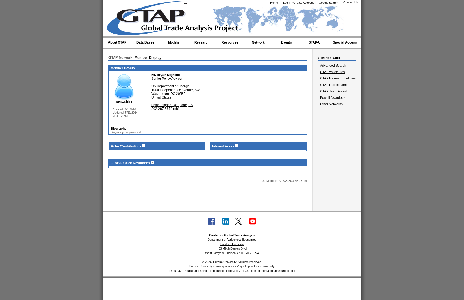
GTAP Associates (332, 72)
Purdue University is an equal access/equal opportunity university (231, 266)
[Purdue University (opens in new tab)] (115, 4)
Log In (287, 2)
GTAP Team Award (333, 91)
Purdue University (232, 244)
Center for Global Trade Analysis (232, 235)
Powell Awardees (332, 98)
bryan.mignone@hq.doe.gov (172, 105)
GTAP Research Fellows (338, 78)
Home (274, 2)
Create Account (303, 2)
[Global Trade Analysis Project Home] (150, 17)
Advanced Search (333, 65)
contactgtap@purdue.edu (278, 270)
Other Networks (331, 104)
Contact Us (350, 2)
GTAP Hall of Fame (334, 85)
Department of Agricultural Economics (232, 239)
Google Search (328, 2)
